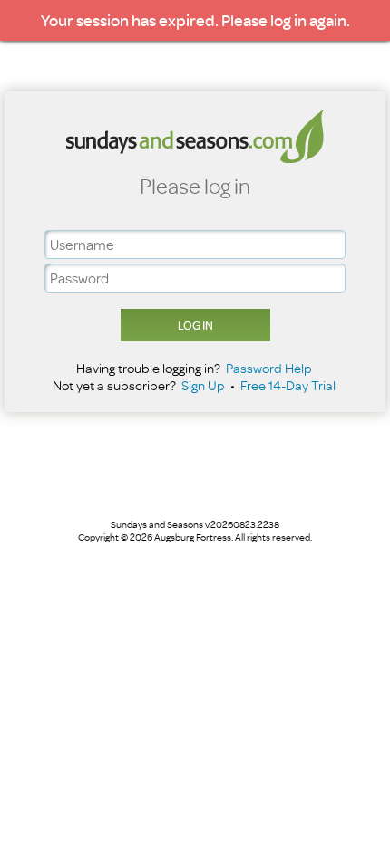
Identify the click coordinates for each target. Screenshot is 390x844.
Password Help (269, 368)
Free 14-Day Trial (288, 385)
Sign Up (203, 385)
